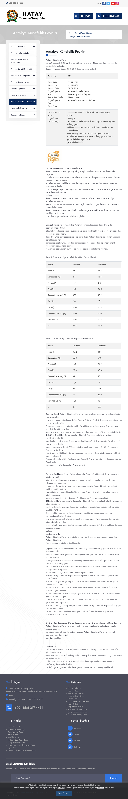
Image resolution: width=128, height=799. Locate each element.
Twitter (76, 734)
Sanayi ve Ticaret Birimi (16, 742)
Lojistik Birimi (12, 748)
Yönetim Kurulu (73, 698)
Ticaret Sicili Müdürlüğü (16, 729)
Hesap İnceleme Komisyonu (78, 712)
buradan (100, 787)
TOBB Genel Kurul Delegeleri (78, 701)
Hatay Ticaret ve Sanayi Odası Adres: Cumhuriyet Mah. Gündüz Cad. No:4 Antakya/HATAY (32, 690)
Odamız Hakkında (74, 688)
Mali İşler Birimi (13, 737)
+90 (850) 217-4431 (28, 707)
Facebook (78, 728)
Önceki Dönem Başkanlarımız (78, 714)
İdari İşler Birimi (13, 734)
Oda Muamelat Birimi (15, 732)
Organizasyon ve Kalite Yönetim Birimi (21, 745)
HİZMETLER (85, 16)
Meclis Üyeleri (73, 704)
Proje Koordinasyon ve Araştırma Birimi (22, 750)
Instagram (77, 747)
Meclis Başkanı (73, 691)
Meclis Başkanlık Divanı (76, 696)
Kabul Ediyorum (64, 793)
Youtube (77, 740)
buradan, (61, 787)
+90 (11, 695)
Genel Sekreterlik (14, 727)
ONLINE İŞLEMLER (110, 16)
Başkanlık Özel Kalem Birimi (18, 740)
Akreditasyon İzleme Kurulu (77, 709)
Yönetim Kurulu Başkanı (76, 693)
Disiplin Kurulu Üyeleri (75, 706)
